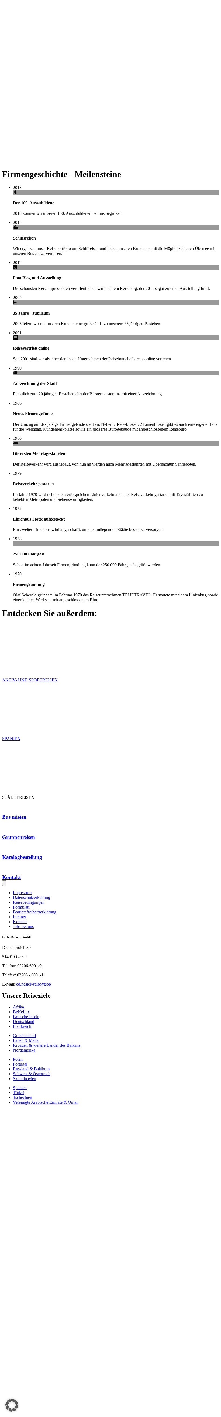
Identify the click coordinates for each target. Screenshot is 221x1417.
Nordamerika (24, 1050)
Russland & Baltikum (31, 1069)
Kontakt (20, 921)
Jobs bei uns (23, 926)
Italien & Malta (26, 1040)
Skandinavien (24, 1078)
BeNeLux (21, 1012)
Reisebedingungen (28, 902)
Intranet (19, 917)
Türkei (18, 1092)
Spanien (20, 1087)
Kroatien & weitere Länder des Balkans (46, 1045)
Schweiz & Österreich (31, 1073)
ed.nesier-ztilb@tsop (33, 984)
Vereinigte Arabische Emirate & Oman (45, 1102)
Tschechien (22, 1097)
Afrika (18, 1007)
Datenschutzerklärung (31, 897)
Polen (18, 1059)
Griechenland (24, 1035)
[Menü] (4, 883)
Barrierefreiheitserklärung (34, 912)
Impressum (22, 892)
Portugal (20, 1064)
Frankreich (22, 1026)
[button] (12, 1405)
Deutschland (23, 1021)
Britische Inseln (26, 1016)
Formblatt (21, 907)
